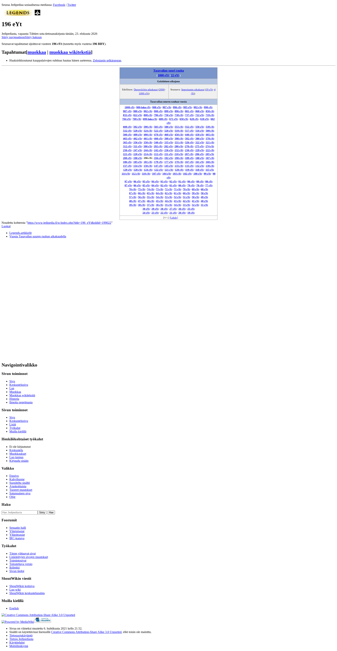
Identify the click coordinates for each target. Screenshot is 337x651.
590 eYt (148, 126)
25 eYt (190, 208)
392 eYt (189, 138)
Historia (14, 398)
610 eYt (204, 119)
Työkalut (14, 428)
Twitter (71, 4)
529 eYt (137, 130)
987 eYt (127, 111)
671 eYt (173, 119)
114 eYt (126, 173)
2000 (162, 89)
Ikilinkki (14, 567)
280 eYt (179, 146)
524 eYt (148, 130)
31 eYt (204, 204)
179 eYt (158, 162)
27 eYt (172, 208)
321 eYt (210, 142)
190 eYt (179, 158)
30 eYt (146, 208)
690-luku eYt (150, 119)
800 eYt (148, 115)
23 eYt (155, 212)
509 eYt (210, 130)
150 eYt (148, 165)
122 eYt (158, 169)
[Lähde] (174, 217)
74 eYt (150, 189)
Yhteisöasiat (16, 531)
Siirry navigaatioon (13, 37)
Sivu (12, 381)
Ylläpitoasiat (17, 534)
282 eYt (168, 146)
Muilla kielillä (17, 431)
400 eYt (158, 138)
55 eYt (150, 197)
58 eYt (204, 193)
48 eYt (132, 201)
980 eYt (137, 111)
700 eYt (137, 119)
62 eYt (168, 193)
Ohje (12, 497)
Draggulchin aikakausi (146, 89)
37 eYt (150, 204)
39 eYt (132, 204)
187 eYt (210, 158)
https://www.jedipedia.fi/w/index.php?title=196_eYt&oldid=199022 (69, 222)
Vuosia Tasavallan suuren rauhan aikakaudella (37, 236)
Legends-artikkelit (20, 233)
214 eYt (148, 154)
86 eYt (137, 185)
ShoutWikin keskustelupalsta (27, 593)
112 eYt (136, 173)
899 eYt (168, 111)
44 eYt (168, 201)
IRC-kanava (16, 538)
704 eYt (126, 119)
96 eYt (137, 181)
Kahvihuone (17, 479)
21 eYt (172, 212)
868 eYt (199, 111)
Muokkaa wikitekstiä (22, 395)
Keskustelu (16, 450)
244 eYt (148, 150)
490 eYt (148, 134)
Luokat (6, 226)
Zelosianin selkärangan (107, 60)
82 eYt (164, 185)
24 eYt (146, 212)
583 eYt (158, 126)
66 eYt (141, 193)
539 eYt (210, 126)
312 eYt (127, 146)
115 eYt (210, 169)
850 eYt (210, 111)
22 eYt (175, 75)
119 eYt (189, 169)
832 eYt (127, 115)
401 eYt (148, 138)
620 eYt (194, 119)
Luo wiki (15, 589)
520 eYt (168, 130)
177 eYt (168, 162)
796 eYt (158, 115)
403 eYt (127, 138)
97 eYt (128, 181)
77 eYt (208, 185)
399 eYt (168, 138)
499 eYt (137, 134)
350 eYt (148, 142)
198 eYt (137, 158)
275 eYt (199, 146)
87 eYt (128, 185)
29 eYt (155, 208)
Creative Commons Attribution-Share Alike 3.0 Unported (86, 632)
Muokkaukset (17, 453)
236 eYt (168, 150)
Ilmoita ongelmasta (21, 402)
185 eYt (137, 162)
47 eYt (141, 201)
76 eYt (132, 189)
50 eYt (195, 197)
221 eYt (127, 154)
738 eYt (179, 115)
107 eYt (156, 173)
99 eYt (207, 173)
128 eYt (138, 169)
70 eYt (186, 189)
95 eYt (146, 181)
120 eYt (179, 169)
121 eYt (169, 169)
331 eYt (179, 142)
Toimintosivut (17, 560)
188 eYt (199, 158)
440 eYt (189, 134)
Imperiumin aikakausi (192, 89)
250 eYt (127, 150)
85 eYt (146, 185)
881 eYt (189, 111)
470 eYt (158, 134)
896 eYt (179, 111)
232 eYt (179, 150)
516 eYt (199, 130)
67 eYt (132, 193)
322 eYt (199, 142)
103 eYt (177, 173)
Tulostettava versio (20, 564)
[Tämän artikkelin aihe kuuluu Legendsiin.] (18, 14)
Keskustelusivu (18, 384)
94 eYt (155, 181)
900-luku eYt (143, 107)
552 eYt (189, 126)
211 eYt (168, 154)
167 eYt (189, 162)
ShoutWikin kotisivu (22, 586)
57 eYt (132, 197)
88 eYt (208, 181)
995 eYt (187, 107)
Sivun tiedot (16, 571)
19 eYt (209, 89)
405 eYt (210, 134)
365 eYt (127, 142)
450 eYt (179, 134)
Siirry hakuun (33, 37)
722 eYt (199, 115)
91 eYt (181, 181)
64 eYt (159, 193)
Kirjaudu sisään (18, 460)
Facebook (59, 4)
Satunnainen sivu (19, 493)
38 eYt (141, 204)
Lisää (12, 424)
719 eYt (210, 115)
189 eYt (189, 158)
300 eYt (148, 146)
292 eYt (158, 146)
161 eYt (199, 162)
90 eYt (190, 181)
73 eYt (159, 189)
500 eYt (127, 134)
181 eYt (148, 162)
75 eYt (141, 189)
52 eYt (177, 197)
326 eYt (189, 142)
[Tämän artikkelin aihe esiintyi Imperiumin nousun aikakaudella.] (38, 14)
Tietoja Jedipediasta (21, 639)
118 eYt (199, 169)
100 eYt (197, 173)
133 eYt (189, 165)
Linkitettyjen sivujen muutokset (28, 557)
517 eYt (189, 130)
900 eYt (158, 111)
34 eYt (177, 204)
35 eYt (168, 204)
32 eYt (195, 204)
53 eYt (168, 197)
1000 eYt (163, 75)
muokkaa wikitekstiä (70, 52)
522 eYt (158, 130)
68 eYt (204, 189)
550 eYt (199, 126)
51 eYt (186, 197)
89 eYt (199, 181)
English (14, 608)
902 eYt (148, 111)
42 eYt (186, 201)
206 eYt (199, 154)
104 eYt (166, 173)
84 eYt (155, 185)
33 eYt (186, 204)
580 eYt (168, 126)
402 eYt (137, 138)
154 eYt (137, 165)
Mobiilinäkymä (18, 646)
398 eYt (179, 138)
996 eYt (177, 107)
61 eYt (177, 193)
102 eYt (187, 173)
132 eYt (199, 165)
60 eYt (186, 193)
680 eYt (163, 119)
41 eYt (195, 201)
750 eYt (168, 115)
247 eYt (137, 150)
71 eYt (177, 189)
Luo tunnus (16, 457)
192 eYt (168, 158)
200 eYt (127, 158)
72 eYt (168, 189)
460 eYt (168, 134)
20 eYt (181, 212)
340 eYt (158, 142)
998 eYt (156, 107)
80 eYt (181, 185)
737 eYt (189, 115)
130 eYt (210, 165)
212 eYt (158, 154)
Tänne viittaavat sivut (22, 553)
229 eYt (199, 150)
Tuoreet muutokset (20, 489)
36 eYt (159, 204)
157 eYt (127, 165)
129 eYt (127, 169)
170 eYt (179, 162)
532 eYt (127, 130)
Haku (6, 504)
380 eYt (199, 138)
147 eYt (158, 165)
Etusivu (14, 475)
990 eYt (208, 107)
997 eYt (167, 107)
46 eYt (150, 201)
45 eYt (159, 201)
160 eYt (210, 162)
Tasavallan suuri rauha (168, 70)
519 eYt (179, 130)
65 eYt (150, 193)
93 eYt (164, 181)
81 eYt (172, 185)
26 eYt (181, 208)
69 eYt (195, 189)
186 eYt (127, 162)
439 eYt (199, 134)
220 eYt (137, 154)
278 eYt (189, 146)
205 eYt (210, 154)
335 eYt (168, 142)
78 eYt (199, 185)
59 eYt (195, 193)
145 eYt (168, 165)
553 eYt (179, 126)
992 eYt (198, 107)
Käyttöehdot (17, 642)
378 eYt (210, 138)
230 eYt (189, 150)
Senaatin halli (17, 527)
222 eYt (210, 150)
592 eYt (137, 126)
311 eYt (137, 146)
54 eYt (159, 197)
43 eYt (177, 201)
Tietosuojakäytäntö (21, 635)
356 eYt (137, 142)
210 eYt (179, 154)
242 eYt (158, 150)
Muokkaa (15, 391)
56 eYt (141, 197)
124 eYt (148, 169)
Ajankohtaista (17, 486)
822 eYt (137, 115)
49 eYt (204, 197)
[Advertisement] (31, 299)
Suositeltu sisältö (19, 482)
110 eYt (146, 173)
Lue (11, 388)
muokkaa (36, 52)
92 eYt (172, 181)
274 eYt (210, 146)
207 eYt (189, 154)
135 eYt (179, 165)
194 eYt (158, 158)
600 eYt (127, 126)
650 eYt (184, 119)
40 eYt (204, 201)
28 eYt (164, 208)
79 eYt (190, 185)
